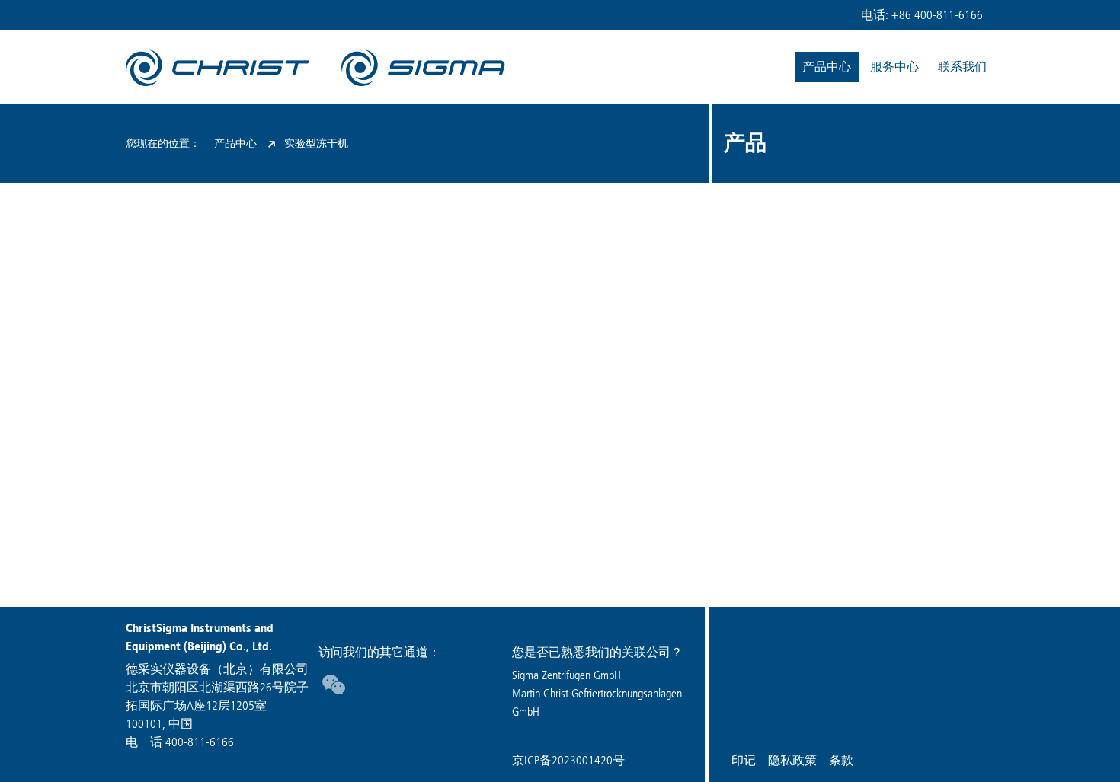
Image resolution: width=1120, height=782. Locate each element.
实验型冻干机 (316, 143)
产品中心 (826, 66)
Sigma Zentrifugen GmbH (566, 675)
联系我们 (962, 66)
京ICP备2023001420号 (568, 760)
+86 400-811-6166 (937, 15)
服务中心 (894, 66)
